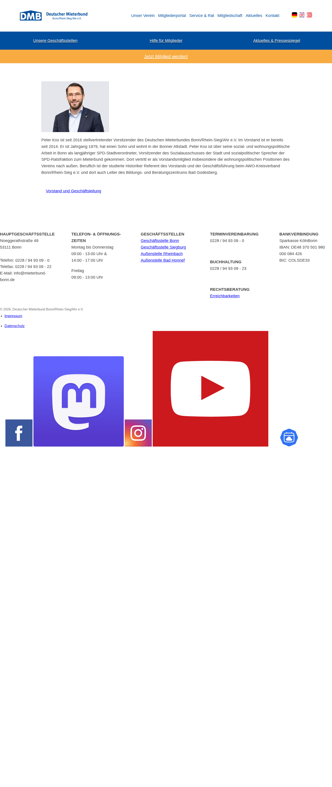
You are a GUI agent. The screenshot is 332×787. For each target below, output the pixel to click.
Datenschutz (15, 326)
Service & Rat (201, 15)
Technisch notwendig (7, 632)
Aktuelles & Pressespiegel (276, 40)
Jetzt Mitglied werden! (166, 56)
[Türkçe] (309, 15)
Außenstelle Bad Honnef (163, 260)
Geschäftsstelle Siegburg (163, 247)
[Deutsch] (294, 15)
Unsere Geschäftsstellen (55, 40)
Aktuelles (254, 15)
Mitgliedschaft (229, 15)
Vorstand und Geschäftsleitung (71, 191)
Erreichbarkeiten (225, 296)
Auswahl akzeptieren (8, 767)
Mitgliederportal (172, 15)
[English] (302, 15)
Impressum (13, 316)
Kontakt (272, 15)
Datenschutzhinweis (15, 785)
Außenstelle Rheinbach (162, 253)
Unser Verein (143, 15)
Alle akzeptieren (8, 775)
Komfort (6, 685)
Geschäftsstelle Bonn (160, 240)
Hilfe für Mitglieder (166, 40)
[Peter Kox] (75, 131)
